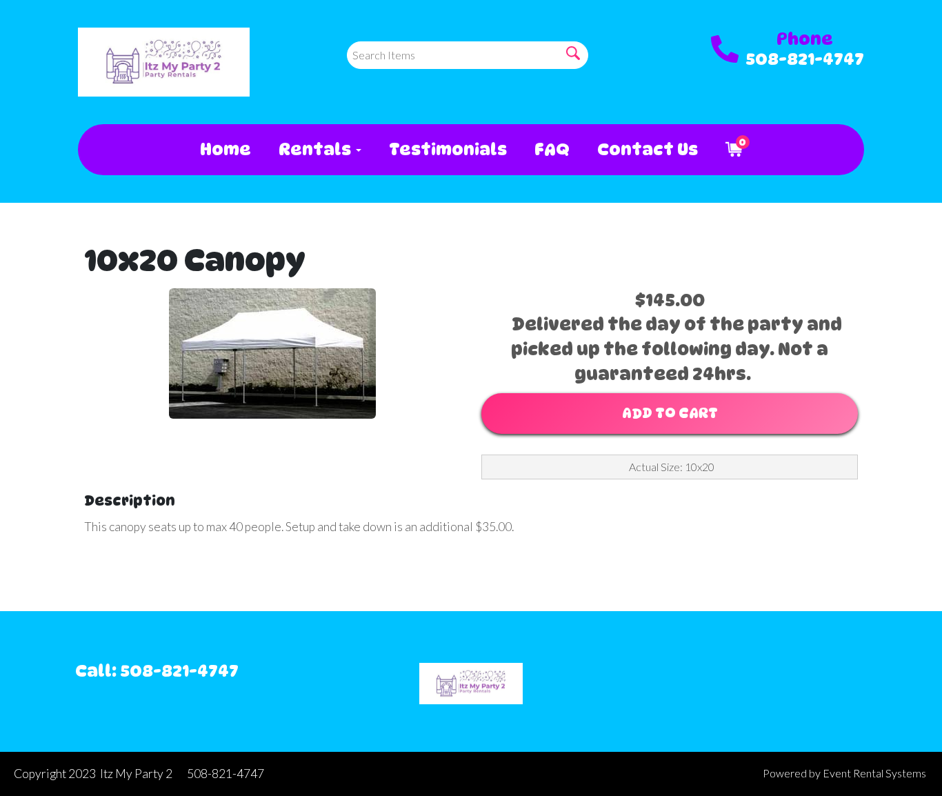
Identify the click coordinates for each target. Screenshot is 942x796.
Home (225, 149)
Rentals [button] (316, 149)
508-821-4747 (804, 59)
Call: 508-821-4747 (157, 671)
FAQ (552, 149)
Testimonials (448, 149)
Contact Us (647, 149)
